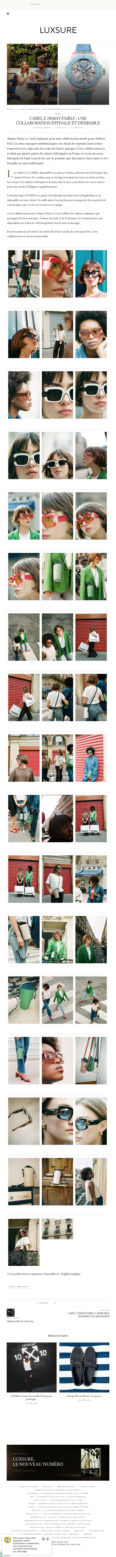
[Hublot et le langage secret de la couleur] (83, 74)
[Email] (68, 39)
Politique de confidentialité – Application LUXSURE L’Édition (41, 1531)
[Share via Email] (79, 1303)
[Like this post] (57, 1303)
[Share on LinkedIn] (68, 1303)
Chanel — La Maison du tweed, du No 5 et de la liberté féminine (58, 1507)
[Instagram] (56, 39)
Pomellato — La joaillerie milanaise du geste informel (58, 1510)
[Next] (49, 4)
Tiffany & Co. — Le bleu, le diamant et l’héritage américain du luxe (58, 1514)
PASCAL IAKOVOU (21, 100)
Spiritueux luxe (96, 1531)
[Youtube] (64, 39)
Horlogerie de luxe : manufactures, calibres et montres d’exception (58, 1521)
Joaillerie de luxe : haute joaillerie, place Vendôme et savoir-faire (58, 1524)
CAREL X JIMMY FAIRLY (18, 1287)
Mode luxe (79, 1531)
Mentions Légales (66, 1487)
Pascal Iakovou (43, 128)
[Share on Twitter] (63, 1303)
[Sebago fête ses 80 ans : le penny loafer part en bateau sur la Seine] (84, 1367)
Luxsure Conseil (88, 1487)
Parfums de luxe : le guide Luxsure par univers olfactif (58, 1517)
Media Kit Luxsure (29, 1487)
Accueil (10, 109)
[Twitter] (52, 39)
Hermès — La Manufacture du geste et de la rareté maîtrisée (58, 1504)
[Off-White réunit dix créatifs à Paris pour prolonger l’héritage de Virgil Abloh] (32, 1367)
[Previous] (45, 4)
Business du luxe (32, 1534)
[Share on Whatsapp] (71, 1303)
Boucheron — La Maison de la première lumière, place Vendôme (58, 1493)
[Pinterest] (60, 39)
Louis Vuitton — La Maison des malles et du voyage (58, 1500)
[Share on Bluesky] (77, 1303)
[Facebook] (48, 39)
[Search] (108, 13)
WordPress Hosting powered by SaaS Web (58, 1544)
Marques (88, 1534)
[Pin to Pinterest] (66, 1303)
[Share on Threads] (74, 1303)
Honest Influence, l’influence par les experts (58, 1490)
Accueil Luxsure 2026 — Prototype (62, 1534)
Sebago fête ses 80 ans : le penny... (84, 1396)
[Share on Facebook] (60, 1303)
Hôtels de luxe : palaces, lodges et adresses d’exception (58, 1527)
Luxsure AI (47, 1487)
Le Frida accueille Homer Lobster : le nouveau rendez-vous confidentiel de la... (32, 93)
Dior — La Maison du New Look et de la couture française (58, 1497)
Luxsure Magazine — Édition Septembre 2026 (73, 1538)
